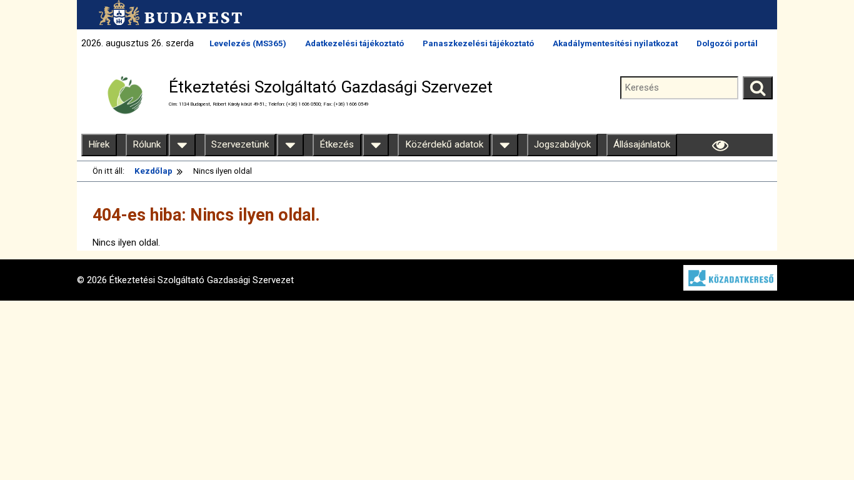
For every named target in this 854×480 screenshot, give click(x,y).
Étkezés (336, 144)
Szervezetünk (240, 144)
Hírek (98, 144)
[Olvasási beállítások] (720, 145)
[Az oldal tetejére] (821, 447)
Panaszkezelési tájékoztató (478, 43)
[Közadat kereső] (724, 287)
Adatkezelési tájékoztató (354, 43)
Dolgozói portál (727, 43)
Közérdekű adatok (444, 144)
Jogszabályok (562, 144)
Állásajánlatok (641, 144)
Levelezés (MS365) (247, 43)
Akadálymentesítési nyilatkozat (615, 43)
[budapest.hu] (167, 12)
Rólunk (147, 144)
